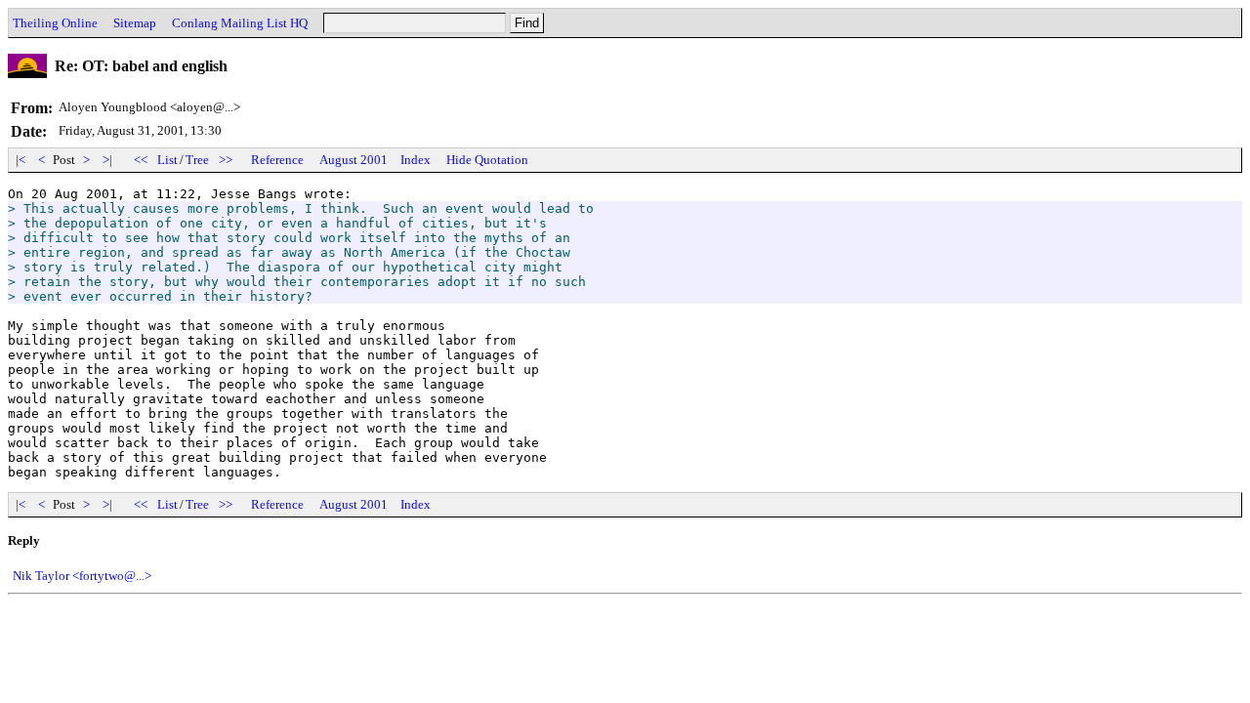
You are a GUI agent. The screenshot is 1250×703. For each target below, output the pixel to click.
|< (20, 159)
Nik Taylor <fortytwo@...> (82, 575)
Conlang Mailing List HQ (240, 23)
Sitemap (134, 23)
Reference (277, 159)
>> (225, 159)
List (167, 159)
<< (140, 159)
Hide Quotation (487, 159)
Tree (197, 159)
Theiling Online (55, 23)
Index (415, 159)
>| (107, 159)
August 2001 (353, 159)
